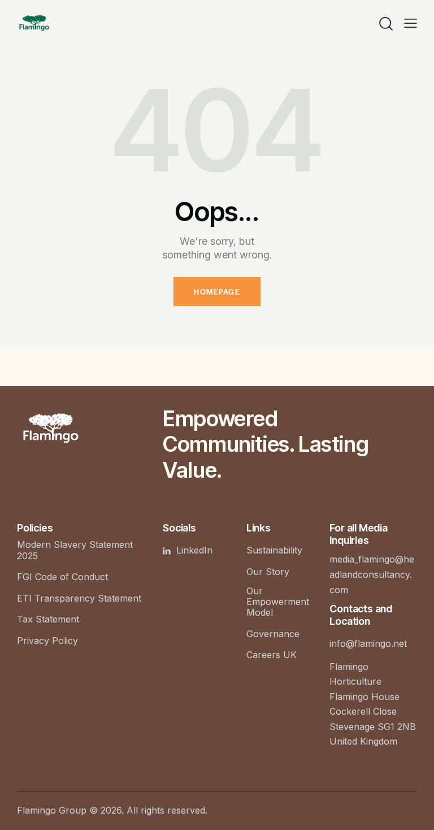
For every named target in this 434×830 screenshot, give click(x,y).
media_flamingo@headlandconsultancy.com (371, 574)
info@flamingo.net (368, 643)
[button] (410, 22)
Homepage (217, 291)
